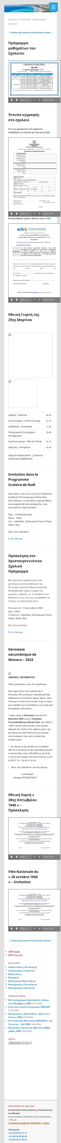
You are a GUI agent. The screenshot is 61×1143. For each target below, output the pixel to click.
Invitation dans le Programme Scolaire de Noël (23, 479)
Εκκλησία (13, 977)
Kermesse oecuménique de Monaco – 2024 (22, 654)
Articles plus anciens (19, 32)
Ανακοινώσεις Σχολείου (21, 970)
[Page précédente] (11, 100)
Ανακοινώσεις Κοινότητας (22, 967)
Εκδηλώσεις (15, 974)
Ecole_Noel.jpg (15, 538)
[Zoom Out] (34, 100)
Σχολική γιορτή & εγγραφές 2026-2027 (29, 1006)
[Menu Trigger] (53, 6)
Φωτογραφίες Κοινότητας (22, 984)
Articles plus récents (42, 32)
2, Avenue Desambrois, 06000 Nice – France (28, 1123)
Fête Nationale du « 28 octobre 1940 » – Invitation (23, 876)
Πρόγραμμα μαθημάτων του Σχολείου (22, 48)
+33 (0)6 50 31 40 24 (17, 1139)
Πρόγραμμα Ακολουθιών (22, 980)
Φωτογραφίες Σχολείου (21, 987)
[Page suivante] (16, 100)
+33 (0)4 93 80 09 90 (17, 1136)
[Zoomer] (39, 100)
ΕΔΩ (47, 132)
